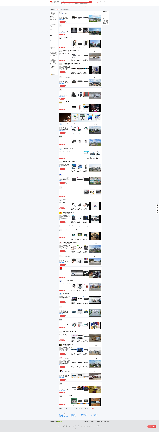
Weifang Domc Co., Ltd (67, 88)
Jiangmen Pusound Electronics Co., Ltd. (68, 148)
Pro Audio (82, 225)
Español (61, 426)
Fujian (51, 71)
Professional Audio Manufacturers (69, 3)
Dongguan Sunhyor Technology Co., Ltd (69, 395)
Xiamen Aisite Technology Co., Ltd (68, 255)
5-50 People (52, 59)
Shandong (52, 70)
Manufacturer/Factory (53, 29)
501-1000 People (53, 63)
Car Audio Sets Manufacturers (73, 415)
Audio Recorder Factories (94, 415)
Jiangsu (52, 69)
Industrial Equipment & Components (53, 22)
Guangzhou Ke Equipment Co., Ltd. (69, 24)
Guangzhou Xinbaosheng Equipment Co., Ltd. (70, 11)
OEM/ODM (52, 36)
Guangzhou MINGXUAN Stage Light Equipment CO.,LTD (71, 174)
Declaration (79, 428)
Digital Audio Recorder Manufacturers (108, 21)
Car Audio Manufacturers (106, 22)
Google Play (60, 421)
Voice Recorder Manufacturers (107, 19)
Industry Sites (89, 425)
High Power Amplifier (91, 226)
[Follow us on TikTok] (101, 421)
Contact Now (62, 21)
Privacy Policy (83, 428)
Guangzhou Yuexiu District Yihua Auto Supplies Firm (70, 101)
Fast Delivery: (61, 18)
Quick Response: (61, 82)
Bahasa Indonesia (101, 426)
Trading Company (53, 30)
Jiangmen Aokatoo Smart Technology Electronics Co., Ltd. (71, 63)
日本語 (87, 426)
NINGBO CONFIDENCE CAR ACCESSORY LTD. (69, 331)
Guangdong (52, 67)
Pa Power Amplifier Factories (73, 416)
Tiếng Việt (97, 426)
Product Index (98, 425)
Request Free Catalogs (62, 19)
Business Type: (61, 40)
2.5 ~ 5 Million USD (53, 55)
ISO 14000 (52, 47)
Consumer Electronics (53, 19)
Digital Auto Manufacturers (62, 414)
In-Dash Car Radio (52, 14)
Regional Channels (94, 425)
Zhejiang (52, 68)
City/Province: (61, 95)
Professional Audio (62, 225)
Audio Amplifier (72, 225)
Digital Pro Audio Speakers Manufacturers (108, 18)
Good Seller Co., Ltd (65, 199)
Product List (52, 9)
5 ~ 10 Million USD (53, 53)
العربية (82, 426)
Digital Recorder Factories (83, 415)
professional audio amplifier (83, 226)
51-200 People (53, 60)
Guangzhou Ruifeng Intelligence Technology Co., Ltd (70, 267)
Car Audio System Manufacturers (73, 414)
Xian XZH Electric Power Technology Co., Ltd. (69, 280)
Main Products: (61, 16)
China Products (62, 425)
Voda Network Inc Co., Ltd (66, 293)
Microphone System (62, 226)
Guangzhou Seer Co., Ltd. (67, 37)
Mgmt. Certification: (62, 56)
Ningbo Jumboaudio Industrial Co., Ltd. (68, 212)
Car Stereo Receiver (52, 12)
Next (91, 408)
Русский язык (70, 426)
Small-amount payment (54, 40)
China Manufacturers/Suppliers (68, 425)
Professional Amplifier (87, 225)
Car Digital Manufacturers (106, 23)
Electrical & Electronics (53, 18)
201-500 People (53, 61)
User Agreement (76, 428)
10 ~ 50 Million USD (53, 52)
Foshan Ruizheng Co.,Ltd (67, 382)
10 (63, 408)
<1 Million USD (53, 51)
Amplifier (67, 225)
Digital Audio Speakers (69, 226)
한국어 (85, 426)
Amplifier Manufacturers (76, 3)
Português (64, 426)
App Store (54, 421)
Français (67, 426)
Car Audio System (52, 13)
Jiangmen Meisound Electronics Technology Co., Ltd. (70, 186)
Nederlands (80, 426)
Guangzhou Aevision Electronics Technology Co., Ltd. (70, 161)
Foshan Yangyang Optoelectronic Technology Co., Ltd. (71, 242)
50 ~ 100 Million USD (53, 54)
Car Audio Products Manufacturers (63, 415)
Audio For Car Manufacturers (84, 414)
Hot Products (58, 425)
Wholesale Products (75, 425)
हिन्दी (89, 426)
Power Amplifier (77, 225)
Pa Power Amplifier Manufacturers (107, 13)
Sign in (108, 2)
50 (66, 408)
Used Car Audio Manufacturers (94, 414)
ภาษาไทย (92, 426)
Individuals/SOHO (53, 31)
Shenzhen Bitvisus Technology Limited (68, 306)
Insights (101, 425)
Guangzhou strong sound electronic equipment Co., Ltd (71, 50)
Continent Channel (85, 425)
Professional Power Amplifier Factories (63, 416)
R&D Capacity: (61, 17)
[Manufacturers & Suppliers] (54, 2)
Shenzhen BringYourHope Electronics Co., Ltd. (69, 318)
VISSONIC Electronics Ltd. (66, 135)
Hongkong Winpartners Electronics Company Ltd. (70, 229)
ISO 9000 (52, 45)
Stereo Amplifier (94, 225)
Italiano (74, 426)
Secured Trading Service (64, 9)
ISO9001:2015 (53, 46)
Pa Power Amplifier (76, 226)
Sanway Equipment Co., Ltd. (68, 344)
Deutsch (77, 426)
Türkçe (94, 426)
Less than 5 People (53, 62)
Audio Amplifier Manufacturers (83, 3)
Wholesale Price (80, 425)
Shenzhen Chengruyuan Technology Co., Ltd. (69, 123)
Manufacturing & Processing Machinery (53, 24)
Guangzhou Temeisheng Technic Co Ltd (69, 357)
